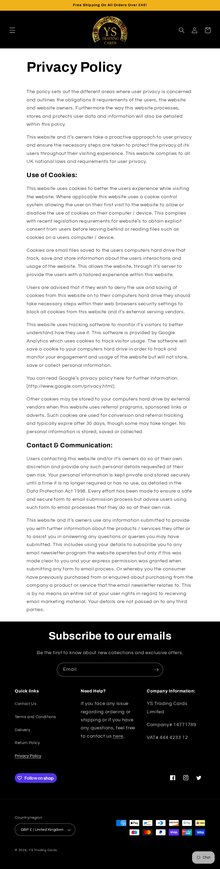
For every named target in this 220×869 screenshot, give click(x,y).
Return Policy (27, 743)
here (118, 736)
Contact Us (25, 704)
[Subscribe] (156, 670)
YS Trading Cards (43, 850)
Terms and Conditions (35, 717)
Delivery (22, 730)
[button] (12, 30)
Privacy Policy (28, 756)
